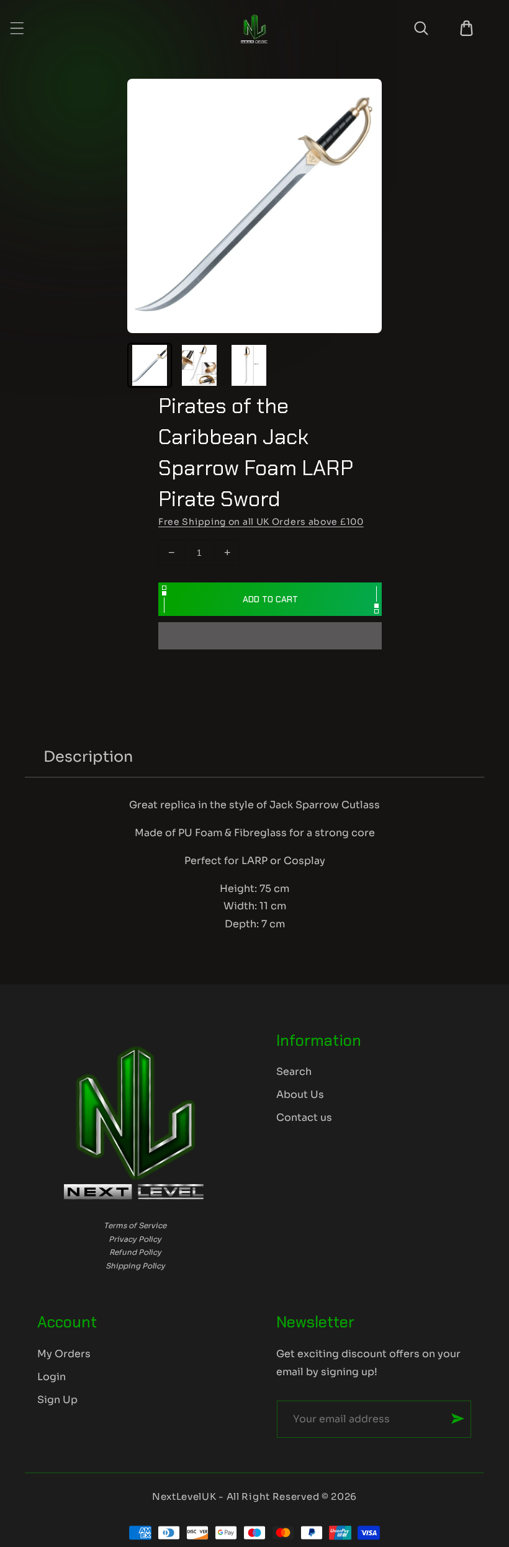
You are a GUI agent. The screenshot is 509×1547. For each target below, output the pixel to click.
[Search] (421, 28)
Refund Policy (135, 1252)
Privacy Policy (135, 1239)
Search (294, 1071)
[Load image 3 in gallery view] (249, 365)
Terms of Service (135, 1225)
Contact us (304, 1117)
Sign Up (57, 1399)
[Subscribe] (458, 1418)
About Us (300, 1094)
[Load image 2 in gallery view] (199, 365)
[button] (270, 636)
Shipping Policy (135, 1265)
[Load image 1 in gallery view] (149, 365)
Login (51, 1376)
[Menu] (17, 28)
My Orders (64, 1353)
